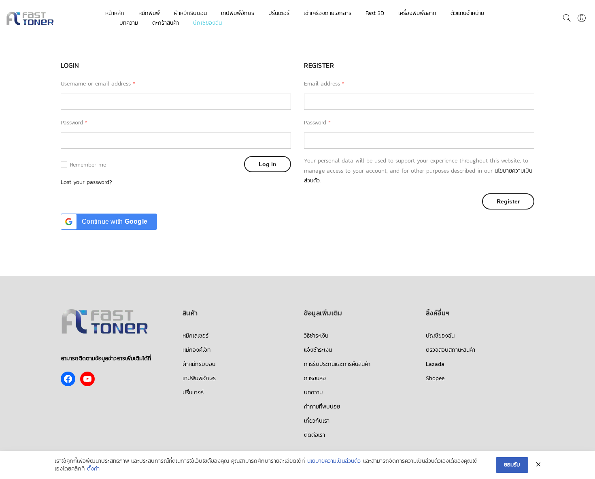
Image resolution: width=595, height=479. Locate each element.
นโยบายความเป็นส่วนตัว (334, 461)
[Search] (567, 18)
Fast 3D (375, 13)
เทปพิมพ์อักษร (237, 13)
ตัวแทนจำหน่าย (467, 13)
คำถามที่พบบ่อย (322, 406)
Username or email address (98, 83)
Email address (324, 83)
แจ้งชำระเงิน (318, 350)
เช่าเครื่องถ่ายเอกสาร (327, 13)
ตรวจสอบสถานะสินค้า (450, 350)
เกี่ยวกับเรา (316, 421)
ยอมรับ (512, 464)
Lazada (435, 364)
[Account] (581, 18)
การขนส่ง (315, 378)
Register (508, 201)
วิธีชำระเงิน (316, 335)
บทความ (128, 23)
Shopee (435, 378)
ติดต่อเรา (314, 435)
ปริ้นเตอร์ (278, 13)
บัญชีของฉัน (207, 23)
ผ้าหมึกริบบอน (190, 13)
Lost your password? (86, 182)
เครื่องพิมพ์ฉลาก (417, 13)
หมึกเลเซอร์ (195, 335)
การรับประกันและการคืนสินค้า (337, 364)
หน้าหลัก (114, 13)
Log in (267, 164)
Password (74, 122)
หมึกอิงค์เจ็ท (196, 350)
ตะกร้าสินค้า (165, 23)
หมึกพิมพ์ (149, 13)
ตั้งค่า (93, 469)
